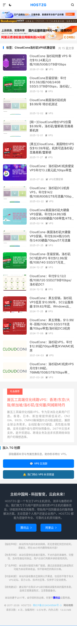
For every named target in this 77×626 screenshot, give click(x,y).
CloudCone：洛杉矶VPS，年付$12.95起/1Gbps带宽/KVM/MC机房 (52, 346)
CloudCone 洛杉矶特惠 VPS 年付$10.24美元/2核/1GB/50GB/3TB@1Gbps (50, 60)
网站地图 (68, 605)
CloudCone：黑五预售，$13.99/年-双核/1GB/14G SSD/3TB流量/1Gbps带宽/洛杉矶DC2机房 (52, 324)
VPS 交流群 (38, 463)
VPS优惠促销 (54, 179)
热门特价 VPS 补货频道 (38, 474)
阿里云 (50, 527)
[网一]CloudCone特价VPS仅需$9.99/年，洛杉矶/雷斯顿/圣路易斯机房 (51, 126)
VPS (49, 69)
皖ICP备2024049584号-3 (47, 605)
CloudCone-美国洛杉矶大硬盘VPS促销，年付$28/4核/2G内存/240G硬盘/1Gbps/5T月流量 (50, 236)
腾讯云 (26, 527)
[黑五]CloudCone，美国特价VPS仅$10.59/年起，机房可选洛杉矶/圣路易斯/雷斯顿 (52, 148)
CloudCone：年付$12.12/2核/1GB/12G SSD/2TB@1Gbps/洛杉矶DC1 (50, 280)
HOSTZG (38, 5)
